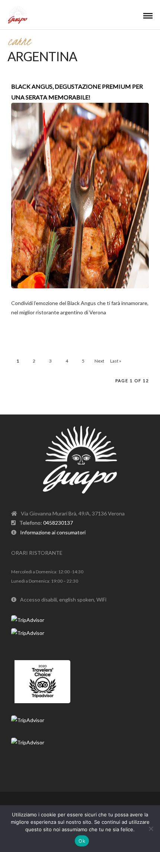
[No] (150, 828)
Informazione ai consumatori (53, 532)
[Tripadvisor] (90, 803)
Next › (99, 362)
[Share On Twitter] (44, 310)
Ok (82, 841)
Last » (115, 361)
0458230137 (58, 523)
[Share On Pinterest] (54, 310)
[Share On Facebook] (33, 310)
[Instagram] (80, 803)
